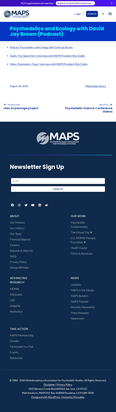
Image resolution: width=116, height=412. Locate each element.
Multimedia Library (95, 86)
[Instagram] (19, 205)
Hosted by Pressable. (73, 397)
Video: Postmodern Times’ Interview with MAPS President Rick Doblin (49, 64)
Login (78, 13)
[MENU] (110, 14)
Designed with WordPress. (46, 397)
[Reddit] (46, 205)
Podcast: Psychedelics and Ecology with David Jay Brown (41, 47)
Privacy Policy (64, 384)
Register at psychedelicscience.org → (75, 3)
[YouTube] (32, 205)
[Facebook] (12, 205)
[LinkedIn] (39, 205)
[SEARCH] (103, 14)
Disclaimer (49, 384)
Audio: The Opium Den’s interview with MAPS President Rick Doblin (47, 55)
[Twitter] (26, 205)
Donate (91, 13)
